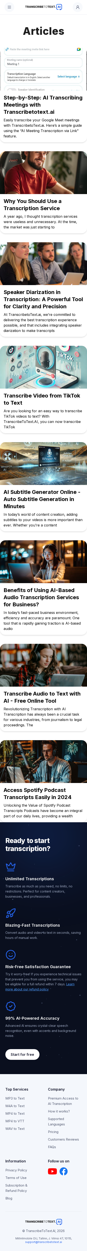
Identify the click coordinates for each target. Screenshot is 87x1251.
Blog (8, 1198)
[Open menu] (9, 7)
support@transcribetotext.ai (43, 1242)
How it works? (59, 1111)
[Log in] (78, 7)
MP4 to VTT (14, 1121)
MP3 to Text (15, 1098)
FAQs (52, 1147)
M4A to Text (15, 1106)
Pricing (53, 1132)
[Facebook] (64, 1171)
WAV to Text (15, 1129)
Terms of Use (16, 1178)
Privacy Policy (16, 1170)
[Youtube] (52, 1171)
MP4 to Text (15, 1113)
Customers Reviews (63, 1139)
